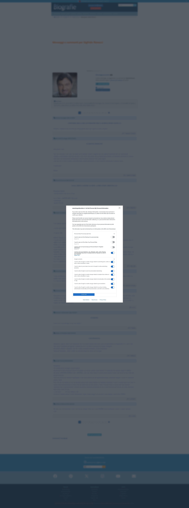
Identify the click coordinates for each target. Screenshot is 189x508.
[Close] (120, 208)
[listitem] (94, 234)
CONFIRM (84, 294)
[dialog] (94, 254)
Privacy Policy (103, 299)
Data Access (94, 299)
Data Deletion (86, 299)
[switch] (113, 237)
